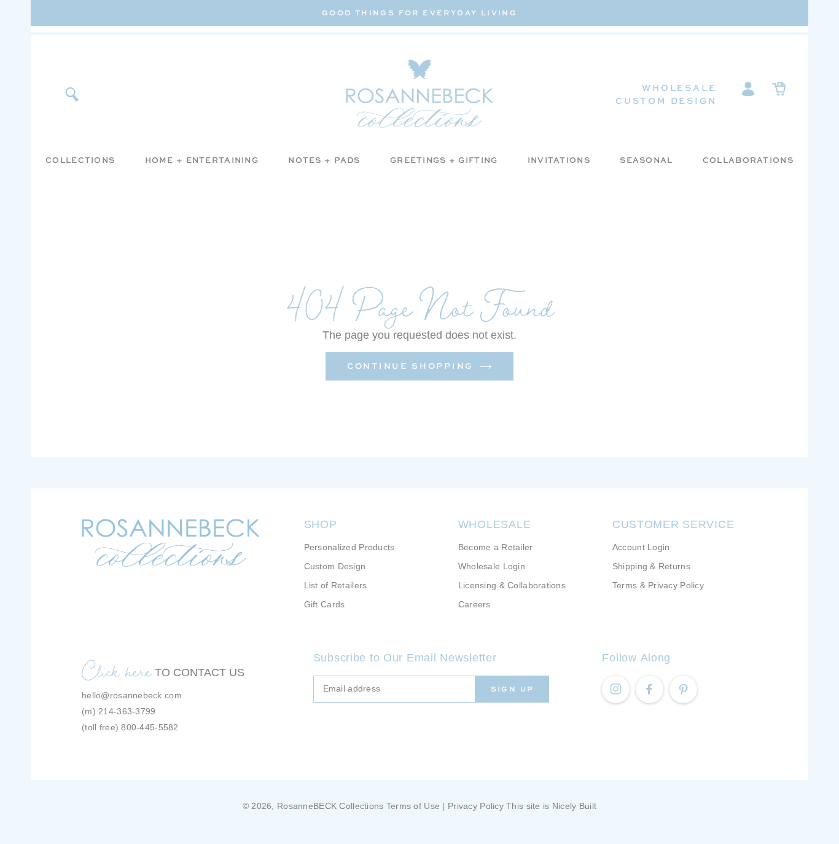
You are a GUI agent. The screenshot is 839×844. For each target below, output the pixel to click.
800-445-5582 (149, 727)
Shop (320, 524)
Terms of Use (413, 806)
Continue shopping (410, 365)
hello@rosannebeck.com (132, 695)
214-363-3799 (126, 711)
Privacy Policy (476, 806)
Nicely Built (574, 806)
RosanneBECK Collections (330, 806)
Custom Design (665, 100)
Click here (117, 670)
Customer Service (673, 524)
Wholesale (679, 87)
